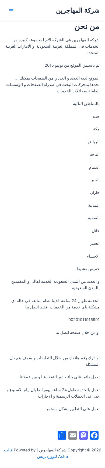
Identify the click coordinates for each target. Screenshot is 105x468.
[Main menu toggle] (11, 10)
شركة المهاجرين (78, 10)
